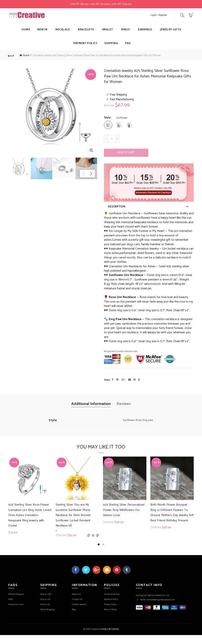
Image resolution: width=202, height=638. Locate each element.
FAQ (128, 43)
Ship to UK (45, 599)
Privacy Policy (110, 604)
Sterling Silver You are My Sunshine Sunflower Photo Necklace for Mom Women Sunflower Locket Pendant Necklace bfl (73, 515)
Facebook (75, 570)
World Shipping (47, 609)
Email (107, 570)
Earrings (145, 29)
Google (96, 570)
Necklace (62, 29)
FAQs (10, 599)
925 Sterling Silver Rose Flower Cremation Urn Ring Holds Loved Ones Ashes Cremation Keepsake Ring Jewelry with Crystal (29, 515)
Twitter (86, 570)
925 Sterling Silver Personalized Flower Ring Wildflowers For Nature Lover (124, 510)
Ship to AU (45, 604)
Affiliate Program (16, 594)
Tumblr (127, 570)
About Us (76, 594)
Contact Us (77, 599)
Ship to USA (45, 594)
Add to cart (126, 152)
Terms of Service (112, 594)
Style (107, 118)
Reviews (124, 404)
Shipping (111, 43)
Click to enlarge (91, 150)
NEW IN (42, 29)
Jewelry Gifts (170, 29)
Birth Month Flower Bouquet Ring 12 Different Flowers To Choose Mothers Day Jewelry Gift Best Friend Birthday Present (172, 512)
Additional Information (91, 404)
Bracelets (86, 29)
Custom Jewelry (79, 604)
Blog (74, 609)
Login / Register (158, 15)
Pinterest (117, 570)
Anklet (107, 29)
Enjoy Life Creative (110, 629)
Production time (15, 604)
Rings (125, 29)
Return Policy (110, 609)
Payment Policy (85, 43)
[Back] (11, 55)
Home (26, 29)
